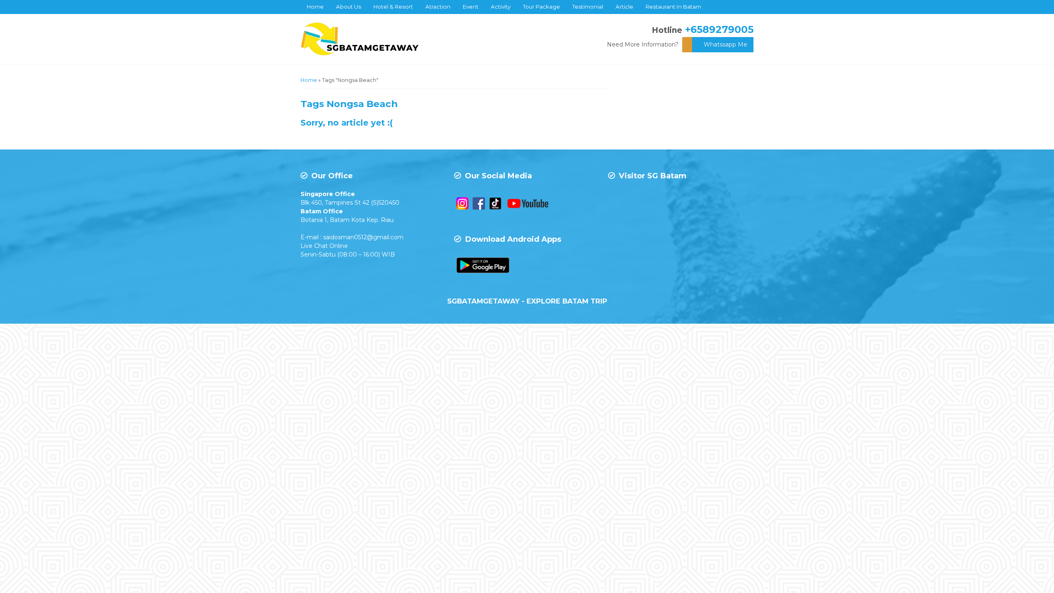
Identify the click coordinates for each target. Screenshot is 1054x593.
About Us (348, 6)
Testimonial (587, 6)
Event (470, 6)
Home (315, 6)
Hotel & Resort (393, 6)
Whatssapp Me (725, 44)
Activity (501, 6)
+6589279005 (719, 29)
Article (624, 6)
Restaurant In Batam (673, 6)
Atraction (437, 6)
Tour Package (541, 6)
